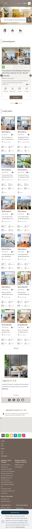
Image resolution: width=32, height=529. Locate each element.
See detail (16, 97)
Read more (5, 388)
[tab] (10, 103)
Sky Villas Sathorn (6, 501)
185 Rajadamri (19, 467)
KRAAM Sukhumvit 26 (6, 478)
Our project (4, 456)
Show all (16, 348)
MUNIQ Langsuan (19, 464)
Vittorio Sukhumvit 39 (6, 482)
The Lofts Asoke (5, 480)
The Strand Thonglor (6, 469)
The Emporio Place (6, 488)
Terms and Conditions (22, 505)
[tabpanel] (16, 73)
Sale (2, 443)
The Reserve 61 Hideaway (7, 471)
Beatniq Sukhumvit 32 (6, 473)
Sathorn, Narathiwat (7, 496)
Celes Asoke (4, 493)
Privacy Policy (19, 508)
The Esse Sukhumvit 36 (7, 475)
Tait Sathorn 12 (5, 499)
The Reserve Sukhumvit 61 (8, 491)
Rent (2, 446)
